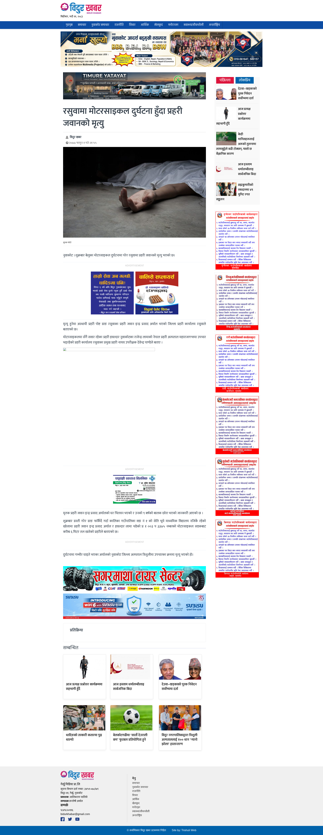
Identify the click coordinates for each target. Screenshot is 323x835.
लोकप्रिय (244, 80)
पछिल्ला (225, 80)
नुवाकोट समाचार (100, 25)
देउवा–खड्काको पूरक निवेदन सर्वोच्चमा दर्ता (179, 686)
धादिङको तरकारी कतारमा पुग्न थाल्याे (84, 737)
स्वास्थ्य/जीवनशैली (194, 25)
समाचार (82, 25)
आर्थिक (145, 25)
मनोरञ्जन (173, 25)
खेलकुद (158, 25)
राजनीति (119, 25)
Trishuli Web (188, 830)
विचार (132, 25)
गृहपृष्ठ (69, 25)
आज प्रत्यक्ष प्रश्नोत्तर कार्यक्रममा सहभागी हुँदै (84, 686)
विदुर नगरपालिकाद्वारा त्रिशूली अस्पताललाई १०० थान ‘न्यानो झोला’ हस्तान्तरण (179, 739)
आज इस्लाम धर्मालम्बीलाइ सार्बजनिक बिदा (128, 686)
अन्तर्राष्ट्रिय (214, 25)
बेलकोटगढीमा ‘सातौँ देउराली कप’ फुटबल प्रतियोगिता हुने (130, 737)
